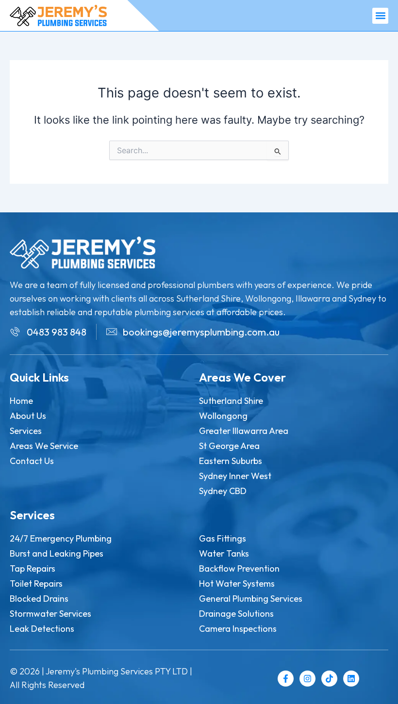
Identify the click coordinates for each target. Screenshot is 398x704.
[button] (380, 16)
